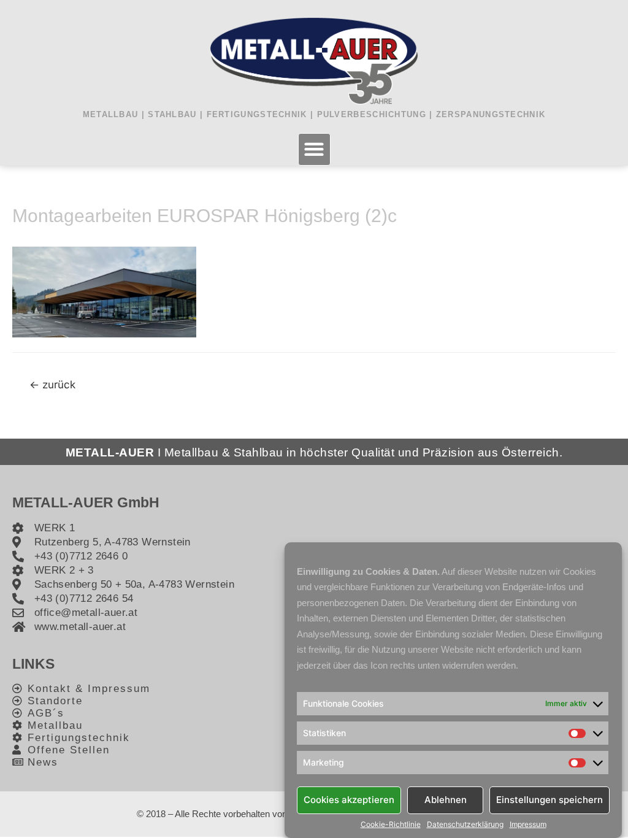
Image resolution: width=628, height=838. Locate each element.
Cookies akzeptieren (349, 799)
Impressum (528, 824)
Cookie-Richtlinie (391, 824)
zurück (52, 384)
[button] (314, 149)
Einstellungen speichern (549, 799)
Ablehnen (445, 799)
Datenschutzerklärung (465, 824)
